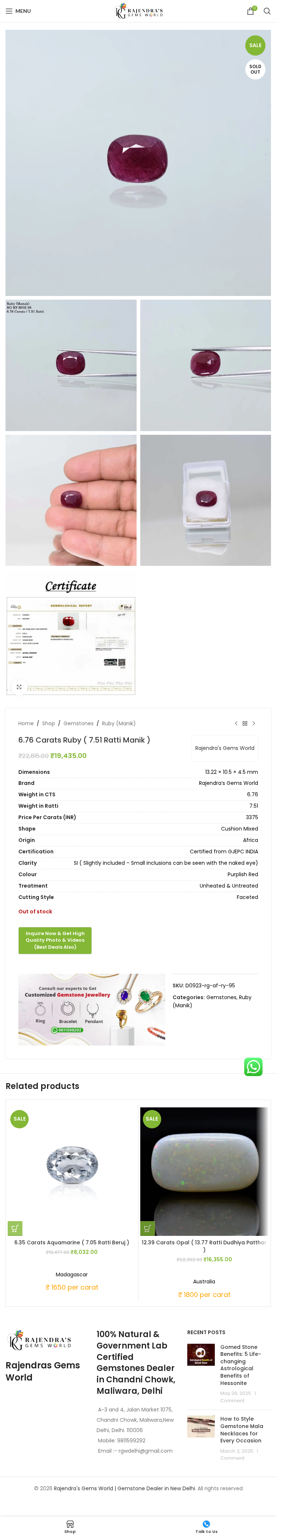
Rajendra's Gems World (224, 748)
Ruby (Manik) (119, 723)
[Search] (267, 11)
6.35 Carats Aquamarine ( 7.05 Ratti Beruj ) (71, 1242)
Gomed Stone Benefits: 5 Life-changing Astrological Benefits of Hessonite (240, 1365)
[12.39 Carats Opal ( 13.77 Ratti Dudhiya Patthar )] (204, 1171)
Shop (48, 723)
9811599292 (131, 1440)
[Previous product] (236, 723)
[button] (15, 1228)
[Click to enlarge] (19, 687)
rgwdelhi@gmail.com (145, 1451)
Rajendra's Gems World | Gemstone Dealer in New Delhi (124, 1488)
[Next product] (253, 723)
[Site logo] (138, 10)
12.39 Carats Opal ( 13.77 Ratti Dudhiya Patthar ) (204, 1246)
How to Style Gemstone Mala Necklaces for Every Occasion (241, 1429)
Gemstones (79, 723)
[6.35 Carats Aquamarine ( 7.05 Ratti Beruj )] (72, 1171)
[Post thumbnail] (201, 1374)
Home (26, 723)
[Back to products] (245, 723)
